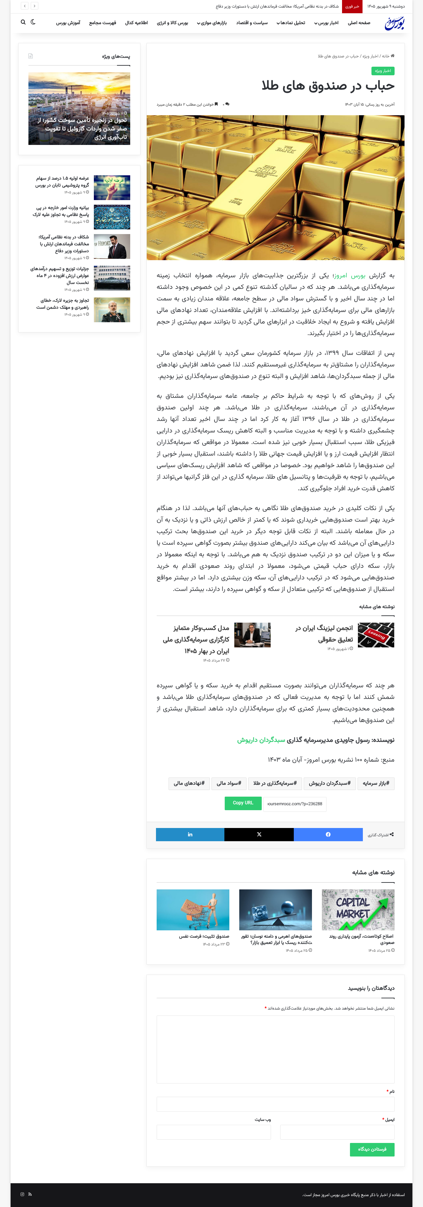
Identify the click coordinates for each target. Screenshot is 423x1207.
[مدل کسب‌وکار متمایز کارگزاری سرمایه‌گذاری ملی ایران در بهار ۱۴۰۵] (252, 635)
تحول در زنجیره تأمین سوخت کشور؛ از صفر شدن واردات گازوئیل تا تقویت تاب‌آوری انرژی (82, 129)
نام (391, 1091)
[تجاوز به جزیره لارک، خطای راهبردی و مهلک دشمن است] (112, 309)
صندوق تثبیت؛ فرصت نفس (204, 936)
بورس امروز (349, 275)
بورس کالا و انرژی (172, 23)
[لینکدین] (190, 834)
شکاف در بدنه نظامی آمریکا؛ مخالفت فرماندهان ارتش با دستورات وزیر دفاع (64, 244)
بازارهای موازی (214, 23)
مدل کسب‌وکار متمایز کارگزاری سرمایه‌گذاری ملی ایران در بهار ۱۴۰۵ (196, 640)
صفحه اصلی (359, 23)
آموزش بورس (68, 23)
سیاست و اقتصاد (252, 23)
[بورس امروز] (394, 23)
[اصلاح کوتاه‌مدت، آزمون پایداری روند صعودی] (358, 909)
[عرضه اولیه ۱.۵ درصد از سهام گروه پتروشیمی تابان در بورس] (112, 187)
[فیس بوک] (328, 834)
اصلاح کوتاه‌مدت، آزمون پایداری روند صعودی (362, 940)
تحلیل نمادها (293, 23)
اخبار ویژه (370, 56)
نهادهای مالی (187, 783)
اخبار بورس (328, 23)
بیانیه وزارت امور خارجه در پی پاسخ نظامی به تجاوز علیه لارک (61, 211)
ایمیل (388, 1120)
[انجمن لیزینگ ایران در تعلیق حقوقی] (376, 635)
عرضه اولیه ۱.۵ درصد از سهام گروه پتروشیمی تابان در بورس (62, 182)
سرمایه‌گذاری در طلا (273, 783)
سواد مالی (227, 783)
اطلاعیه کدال (136, 23)
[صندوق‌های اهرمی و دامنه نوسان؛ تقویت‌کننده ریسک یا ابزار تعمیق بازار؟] (275, 909)
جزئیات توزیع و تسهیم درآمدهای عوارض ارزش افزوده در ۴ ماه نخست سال (277, 6)
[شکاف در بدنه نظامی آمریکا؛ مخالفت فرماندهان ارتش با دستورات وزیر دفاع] (112, 246)
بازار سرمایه (374, 783)
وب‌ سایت (263, 1120)
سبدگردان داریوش (261, 740)
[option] (79, 108)
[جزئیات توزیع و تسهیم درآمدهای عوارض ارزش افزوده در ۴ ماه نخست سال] (112, 278)
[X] (258, 834)
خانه (386, 56)
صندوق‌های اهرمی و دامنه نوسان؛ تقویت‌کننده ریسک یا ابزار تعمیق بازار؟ (277, 940)
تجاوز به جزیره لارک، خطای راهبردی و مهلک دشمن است (62, 304)
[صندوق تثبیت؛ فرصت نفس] (193, 909)
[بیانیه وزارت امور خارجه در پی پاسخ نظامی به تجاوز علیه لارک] (112, 217)
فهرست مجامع (102, 23)
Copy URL (243, 803)
